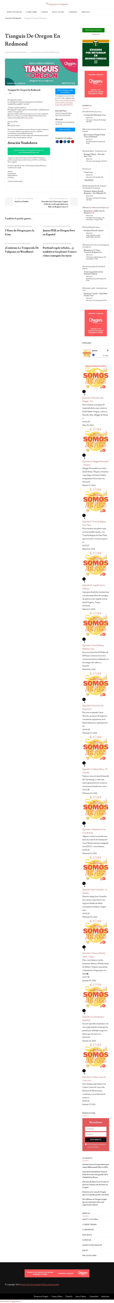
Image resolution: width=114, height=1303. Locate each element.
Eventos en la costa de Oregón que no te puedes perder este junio (95, 1193)
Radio (85, 1250)
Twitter (61, 141)
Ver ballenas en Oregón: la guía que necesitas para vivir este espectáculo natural (94, 1202)
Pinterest (72, 141)
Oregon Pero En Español (17, 52)
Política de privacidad (50, 1284)
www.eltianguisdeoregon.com (29, 152)
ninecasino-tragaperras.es (10, 1301)
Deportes (87, 1235)
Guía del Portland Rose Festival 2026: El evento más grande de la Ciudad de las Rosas (95, 1175)
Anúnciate (85, 12)
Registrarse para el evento (65, 91)
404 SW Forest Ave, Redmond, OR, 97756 (64, 123)
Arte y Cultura (58, 12)
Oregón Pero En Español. (30, 1284)
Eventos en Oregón (14, 12)
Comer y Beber (31, 12)
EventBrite (30, 118)
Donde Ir (44, 12)
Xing (68, 141)
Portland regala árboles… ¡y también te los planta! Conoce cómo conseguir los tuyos (60, 251)
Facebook (57, 141)
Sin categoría (89, 1256)
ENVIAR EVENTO (93, 30)
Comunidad (72, 12)
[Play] (84, 391)
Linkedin (64, 141)
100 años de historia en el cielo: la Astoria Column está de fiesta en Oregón (95, 1185)
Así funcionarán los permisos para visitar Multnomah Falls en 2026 (95, 1165)
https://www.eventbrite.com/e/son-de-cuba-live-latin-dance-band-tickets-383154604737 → (65, 102)
